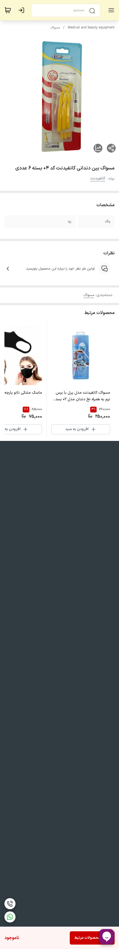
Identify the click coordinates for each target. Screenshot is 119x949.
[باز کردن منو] (110, 10)
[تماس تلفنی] (9, 903)
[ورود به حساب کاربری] (22, 10)
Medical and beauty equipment (91, 27)
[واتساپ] (9, 916)
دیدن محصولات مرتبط (92, 938)
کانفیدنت (97, 178)
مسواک (55, 27)
